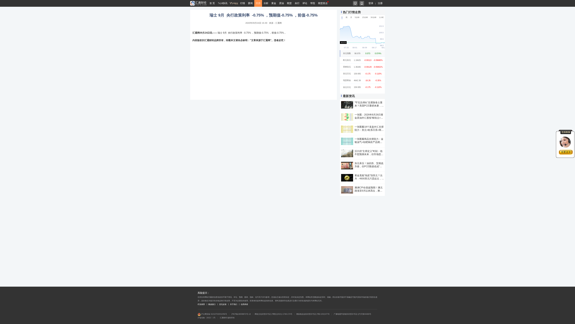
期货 (289, 3)
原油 (281, 3)
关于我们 (233, 304)
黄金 (273, 3)
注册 (380, 3)
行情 (242, 3)
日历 (258, 3)
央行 (297, 3)
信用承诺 (244, 304)
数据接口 (212, 304)
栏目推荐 (201, 304)
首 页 (212, 3)
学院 (312, 3)
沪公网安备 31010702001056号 (214, 314)
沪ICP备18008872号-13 (241, 314)
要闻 (250, 3)
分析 (266, 3)
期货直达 (323, 3)
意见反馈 (222, 304)
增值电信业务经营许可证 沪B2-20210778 (312, 314)
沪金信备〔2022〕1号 (206, 318)
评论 (304, 3)
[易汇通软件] (355, 3)
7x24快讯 (222, 3)
